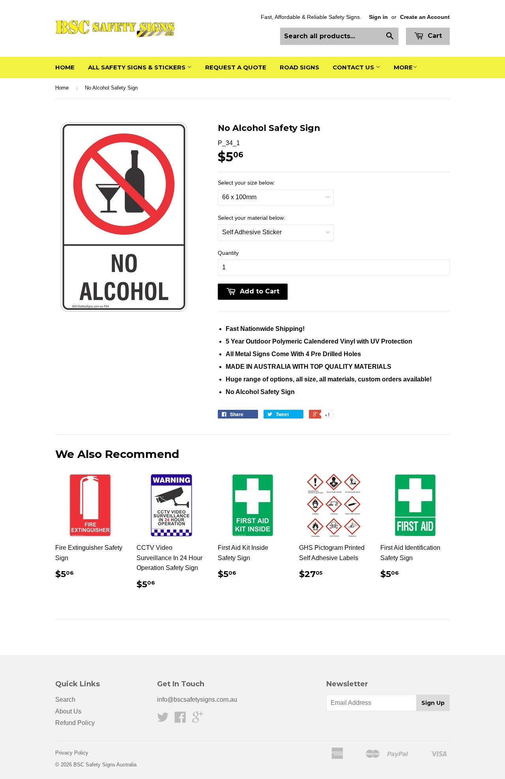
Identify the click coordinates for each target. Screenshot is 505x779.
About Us (68, 711)
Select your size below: (246, 182)
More (403, 67)
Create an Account (425, 17)
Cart (434, 35)
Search (65, 699)
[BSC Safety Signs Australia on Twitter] (163, 719)
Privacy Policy (71, 753)
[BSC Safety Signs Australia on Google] (198, 719)
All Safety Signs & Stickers (137, 67)
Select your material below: (251, 218)
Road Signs (299, 67)
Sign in (378, 17)
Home (65, 67)
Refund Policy (75, 722)
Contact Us (354, 67)
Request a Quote (235, 67)
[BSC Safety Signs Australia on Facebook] (180, 719)
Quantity (228, 253)
